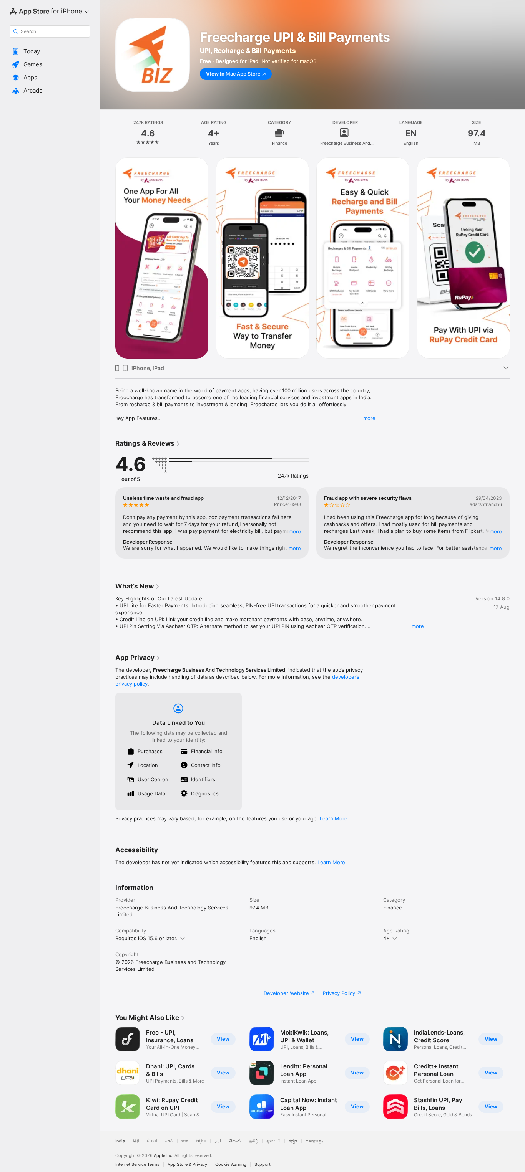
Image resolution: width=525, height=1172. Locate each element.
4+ (386, 938)
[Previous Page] (107, 258)
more (369, 418)
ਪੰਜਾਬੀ (152, 1141)
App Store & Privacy (187, 1164)
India (120, 1141)
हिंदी (136, 1141)
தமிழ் (253, 1141)
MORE (295, 531)
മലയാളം (314, 1141)
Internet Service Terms (137, 1164)
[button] (50, 51)
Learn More (333, 818)
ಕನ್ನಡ (293, 1141)
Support (262, 1164)
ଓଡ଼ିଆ (201, 1141)
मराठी (169, 1141)
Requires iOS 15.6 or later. (146, 938)
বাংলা (184, 1141)
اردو (217, 1141)
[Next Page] (517, 258)
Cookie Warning (230, 1164)
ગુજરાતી (273, 1141)
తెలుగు (235, 1141)
